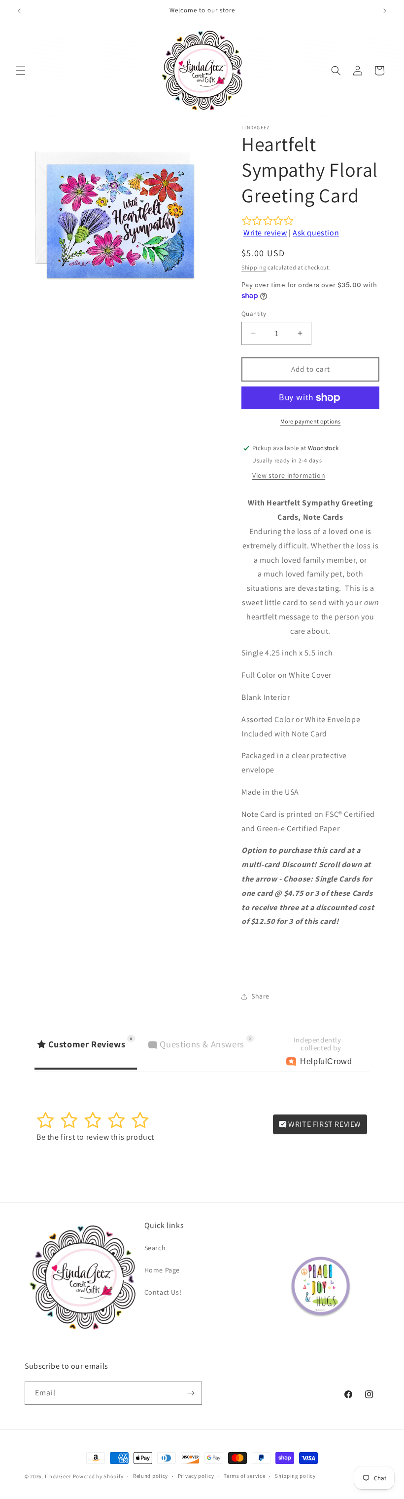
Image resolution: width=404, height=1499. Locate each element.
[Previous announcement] (19, 11)
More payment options (310, 421)
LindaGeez (58, 1476)
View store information (288, 475)
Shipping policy (295, 1475)
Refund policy (150, 1475)
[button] (21, 70)
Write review (265, 233)
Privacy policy (196, 1475)
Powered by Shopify (98, 1476)
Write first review (324, 1124)
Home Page (162, 1270)
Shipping (254, 267)
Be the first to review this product (95, 1137)
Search (155, 1247)
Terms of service (244, 1475)
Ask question (316, 233)
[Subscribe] (191, 1393)
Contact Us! (163, 1292)
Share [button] (260, 996)
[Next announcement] (385, 11)
